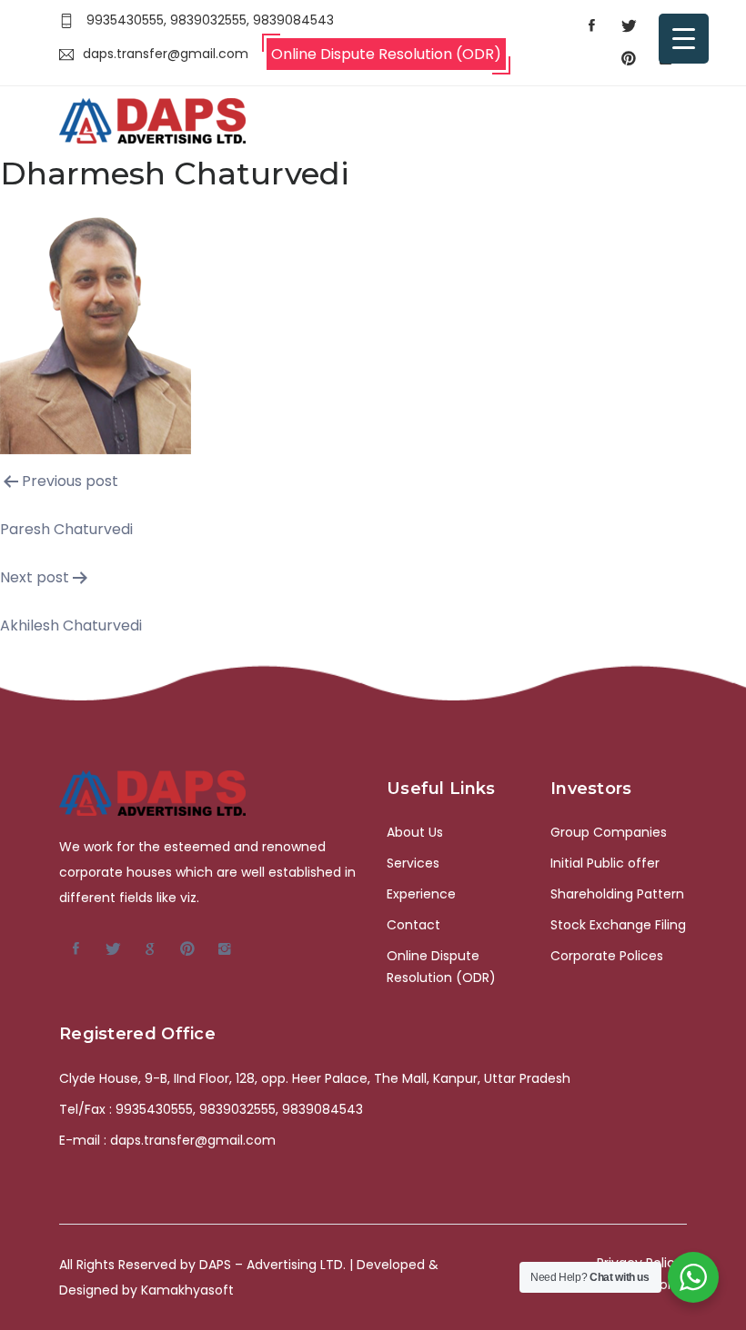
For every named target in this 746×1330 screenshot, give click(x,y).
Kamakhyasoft (187, 1290)
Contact (413, 925)
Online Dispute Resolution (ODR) (386, 54)
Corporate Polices (606, 956)
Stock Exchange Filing (618, 925)
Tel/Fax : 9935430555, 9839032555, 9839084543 (211, 1109)
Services (413, 863)
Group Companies (608, 832)
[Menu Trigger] (684, 39)
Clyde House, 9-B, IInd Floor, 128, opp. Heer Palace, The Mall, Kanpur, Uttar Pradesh (314, 1078)
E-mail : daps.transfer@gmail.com (167, 1140)
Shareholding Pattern (617, 894)
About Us (415, 832)
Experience (421, 894)
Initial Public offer (605, 863)
